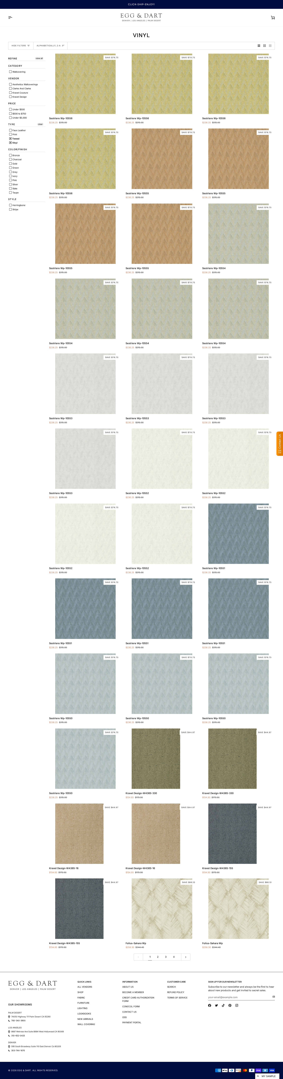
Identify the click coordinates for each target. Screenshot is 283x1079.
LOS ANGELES (15, 1027)
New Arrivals (85, 1019)
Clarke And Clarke (21, 88)
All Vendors (84, 986)
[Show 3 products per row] (264, 46)
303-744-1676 (18, 1050)
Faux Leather (19, 130)
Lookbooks (84, 1013)
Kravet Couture (20, 92)
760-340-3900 (18, 1020)
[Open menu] (13, 17)
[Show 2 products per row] (259, 46)
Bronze (16, 155)
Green (15, 167)
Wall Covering (86, 1024)
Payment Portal (131, 1022)
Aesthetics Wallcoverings (25, 84)
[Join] (273, 996)
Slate (14, 188)
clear (40, 124)
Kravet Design (19, 96)
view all (39, 58)
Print (14, 134)
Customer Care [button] (176, 981)
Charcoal (16, 159)
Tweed (15, 138)
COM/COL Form (131, 1006)
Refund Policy (175, 992)
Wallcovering (18, 71)
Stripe (15, 209)
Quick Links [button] (84, 981)
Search (171, 986)
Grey (14, 172)
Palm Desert (15, 1012)
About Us (127, 986)
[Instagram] (236, 1005)
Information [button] (130, 981)
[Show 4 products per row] (271, 46)
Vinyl (14, 142)
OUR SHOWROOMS (20, 1004)
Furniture (83, 1003)
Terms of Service (177, 997)
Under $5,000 (19, 117)
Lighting (82, 1008)
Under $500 (18, 109)
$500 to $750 (19, 113)
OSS (124, 1017)
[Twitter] (216, 1005)
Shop (80, 992)
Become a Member (133, 992)
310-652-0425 (18, 1036)
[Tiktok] (223, 1005)
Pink (14, 180)
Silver (15, 184)
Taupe (15, 192)
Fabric (81, 997)
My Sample (268, 1076)
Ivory (14, 176)
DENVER (12, 1042)
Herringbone (18, 205)
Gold (14, 163)
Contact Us (129, 1011)
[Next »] (185, 956)
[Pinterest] (229, 1005)
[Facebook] (209, 1005)
